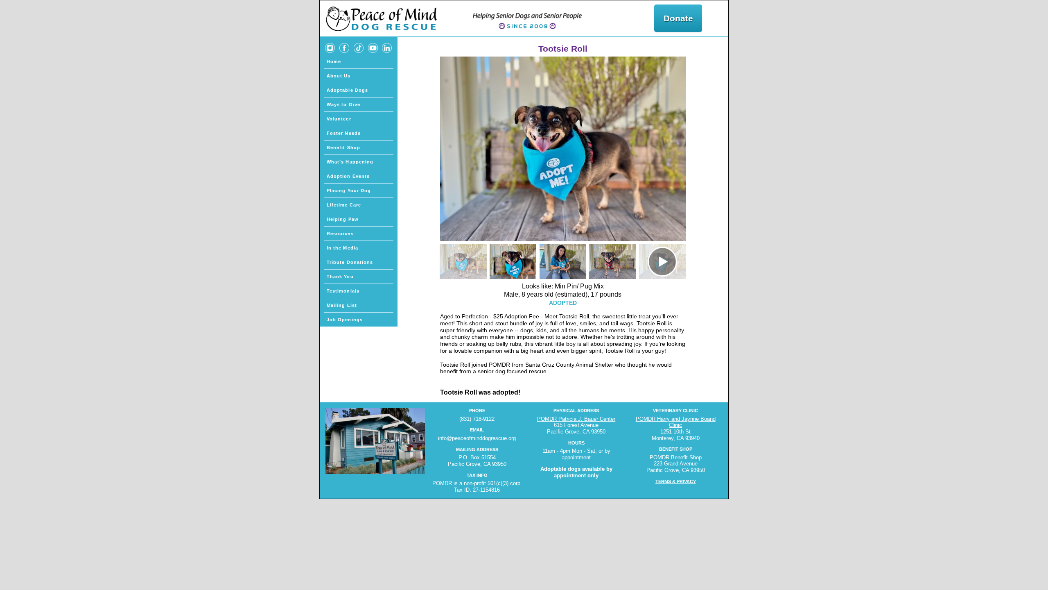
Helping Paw (343, 219)
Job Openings (345, 319)
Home (334, 61)
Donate (678, 18)
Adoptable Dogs (347, 90)
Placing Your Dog (349, 190)
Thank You (340, 276)
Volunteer (339, 118)
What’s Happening (350, 161)
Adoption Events (348, 176)
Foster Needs (344, 133)
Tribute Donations (350, 262)
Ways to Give (343, 104)
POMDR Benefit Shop (676, 457)
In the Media (342, 247)
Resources (340, 233)
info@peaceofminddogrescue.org (477, 438)
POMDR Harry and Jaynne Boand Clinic (676, 422)
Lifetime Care (344, 204)
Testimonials (343, 290)
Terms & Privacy (675, 481)
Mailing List (342, 305)
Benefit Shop (343, 147)
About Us (339, 75)
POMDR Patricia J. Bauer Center (576, 419)
